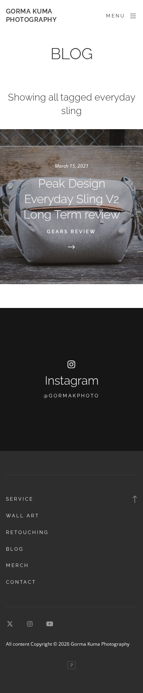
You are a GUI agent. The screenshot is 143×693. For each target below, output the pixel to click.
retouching (27, 532)
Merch (17, 565)
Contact (21, 582)
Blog (15, 549)
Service (19, 499)
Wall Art (22, 516)
